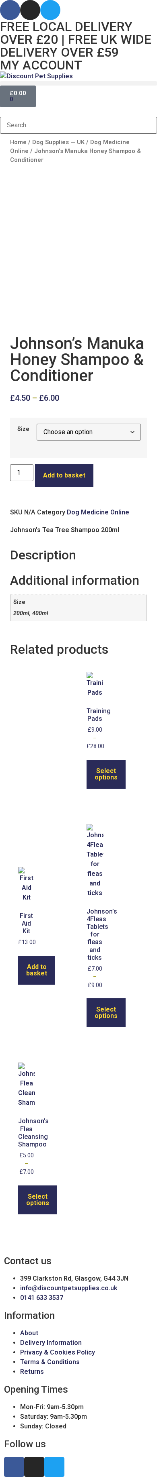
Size (23, 429)
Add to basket (64, 475)
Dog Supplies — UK (58, 142)
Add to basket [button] (36, 970)
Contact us (28, 1261)
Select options (106, 774)
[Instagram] (30, 10)
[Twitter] (50, 10)
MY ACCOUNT (41, 65)
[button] (78, 83)
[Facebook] (10, 10)
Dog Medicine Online (98, 512)
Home (18, 142)
